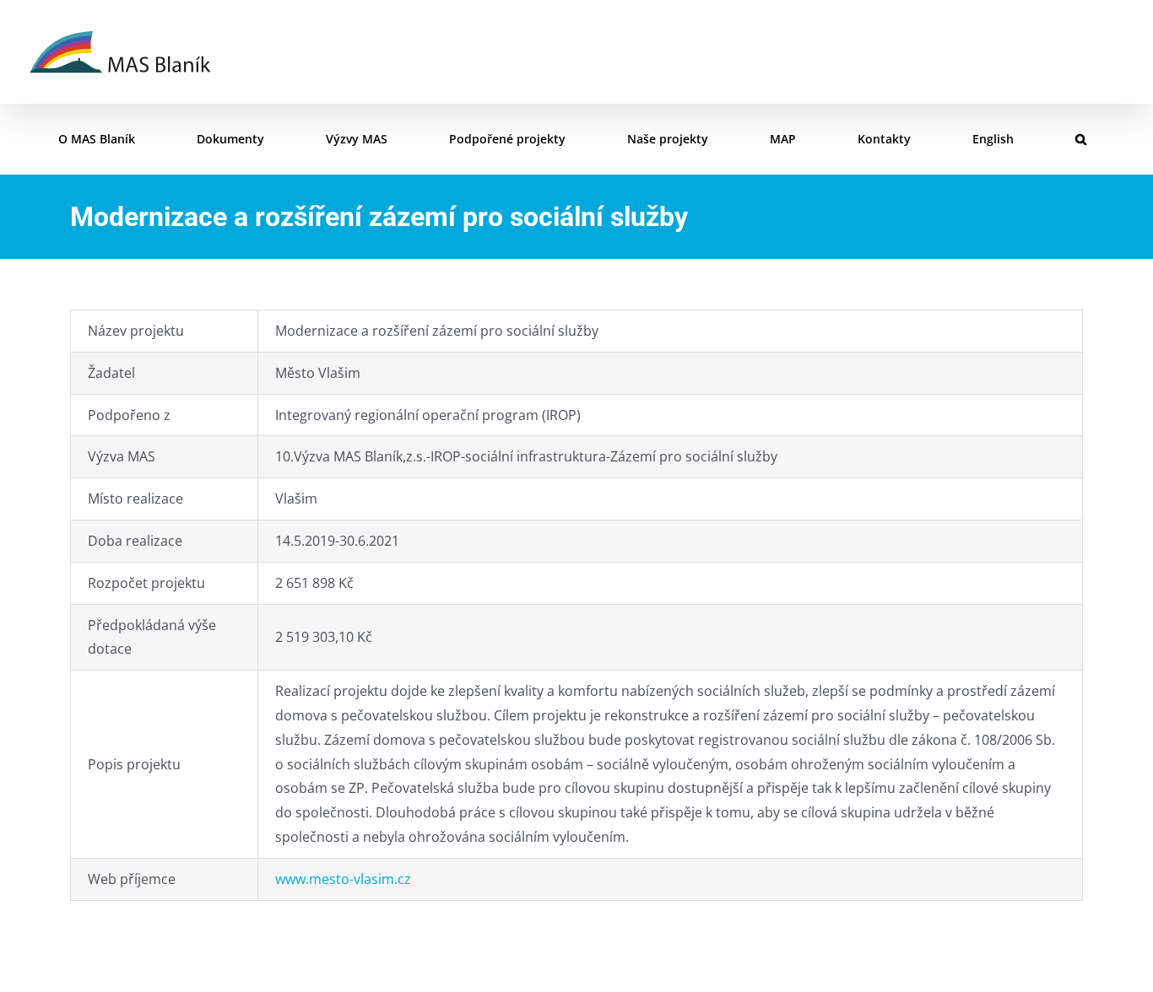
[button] (1081, 139)
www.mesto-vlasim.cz (343, 879)
